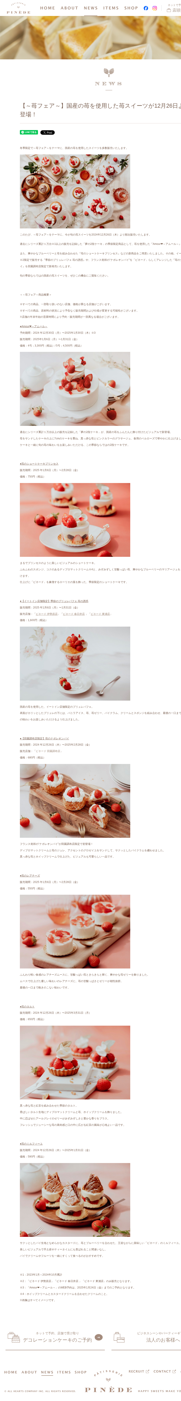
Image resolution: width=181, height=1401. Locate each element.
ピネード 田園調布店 (48, 751)
